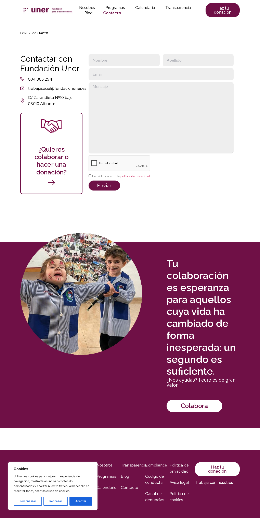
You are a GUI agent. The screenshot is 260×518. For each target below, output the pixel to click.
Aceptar (80, 501)
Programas (115, 7)
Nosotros (87, 7)
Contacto (112, 12)
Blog (88, 12)
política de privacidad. (135, 176)
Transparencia (178, 7)
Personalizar (28, 501)
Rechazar (55, 501)
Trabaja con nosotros (214, 482)
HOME (24, 33)
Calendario (145, 7)
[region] (53, 486)
